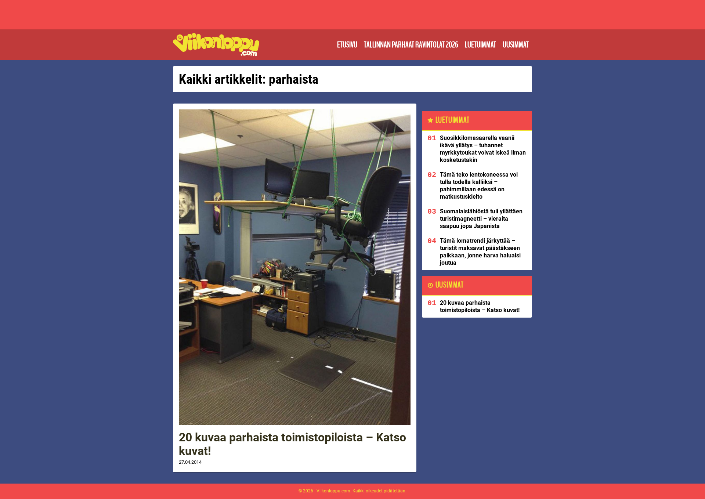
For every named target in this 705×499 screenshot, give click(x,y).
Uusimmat (516, 44)
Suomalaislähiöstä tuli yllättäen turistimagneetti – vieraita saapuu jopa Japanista (481, 218)
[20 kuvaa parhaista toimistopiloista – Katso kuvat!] (295, 267)
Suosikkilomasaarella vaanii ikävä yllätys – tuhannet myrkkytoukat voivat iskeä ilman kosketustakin (483, 148)
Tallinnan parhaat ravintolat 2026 (411, 44)
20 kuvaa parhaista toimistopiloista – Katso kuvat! (292, 444)
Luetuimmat (480, 44)
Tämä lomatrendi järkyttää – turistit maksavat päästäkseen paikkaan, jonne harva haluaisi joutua (480, 251)
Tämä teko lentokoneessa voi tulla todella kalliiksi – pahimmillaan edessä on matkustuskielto (479, 185)
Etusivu (347, 44)
